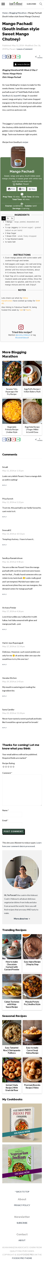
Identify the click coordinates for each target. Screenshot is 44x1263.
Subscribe (22, 1223)
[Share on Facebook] (4, 56)
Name (5, 810)
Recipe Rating (8, 763)
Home (5, 13)
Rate (33, 189)
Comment (7, 773)
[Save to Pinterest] (14, 56)
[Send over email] (18, 56)
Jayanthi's (17, 95)
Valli (21, 310)
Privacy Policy (22, 1205)
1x (4, 218)
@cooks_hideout (23, 335)
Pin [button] (23, 189)
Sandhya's (6, 95)
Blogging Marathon (17, 13)
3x (12, 218)
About (22, 1240)
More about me (21, 918)
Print (12, 189)
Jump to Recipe (23, 64)
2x (8, 218)
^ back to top (22, 1191)
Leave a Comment (24, 49)
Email (5, 820)
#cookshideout (21, 337)
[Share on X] (9, 56)
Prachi (28, 310)
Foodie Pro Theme (22, 1258)
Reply (4, 485)
